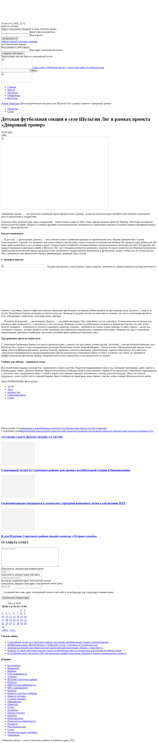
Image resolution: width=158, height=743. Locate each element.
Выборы (11, 671)
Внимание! (13, 668)
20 (14, 620)
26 (10, 623)
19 (10, 620)
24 (3, 623)
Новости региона (16, 696)
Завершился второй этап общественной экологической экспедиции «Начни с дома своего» (55, 647)
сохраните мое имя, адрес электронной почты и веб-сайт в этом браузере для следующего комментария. (59, 592)
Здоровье (12, 676)
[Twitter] (17, 414)
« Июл (4, 630)
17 (3, 620)
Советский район (16, 395)
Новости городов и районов (22, 693)
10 (3, 616)
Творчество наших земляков (22, 732)
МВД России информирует (21, 685)
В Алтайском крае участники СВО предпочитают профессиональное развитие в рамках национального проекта (66, 653)
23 (25, 620)
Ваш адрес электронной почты (46, 50)
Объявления (13, 95)
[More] (51, 414)
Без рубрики (13, 665)
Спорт (10, 111)
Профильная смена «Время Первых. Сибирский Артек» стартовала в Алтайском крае (52, 645)
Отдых (11, 707)
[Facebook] (6, 414)
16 (25, 616)
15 (21, 616)
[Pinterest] (28, 414)
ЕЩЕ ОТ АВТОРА (52, 437)
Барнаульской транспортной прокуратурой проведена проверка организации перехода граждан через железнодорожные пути (87, 431)
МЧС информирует (17, 687)
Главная (11, 87)
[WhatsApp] (40, 414)
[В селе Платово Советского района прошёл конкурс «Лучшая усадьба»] (18, 530)
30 (25, 623)
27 (14, 623)
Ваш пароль (36, 35)
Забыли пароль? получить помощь (19, 41)
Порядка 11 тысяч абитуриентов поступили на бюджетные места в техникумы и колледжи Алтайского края (64, 650)
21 (18, 620)
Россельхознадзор (16, 726)
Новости (12, 690)
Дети (10, 389)
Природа (12, 715)
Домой (4, 103)
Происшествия (15, 718)
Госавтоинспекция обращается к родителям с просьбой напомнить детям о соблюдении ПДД (63, 503)
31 (3, 627)
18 (7, 620)
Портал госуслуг (16, 712)
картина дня (13, 392)
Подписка (12, 92)
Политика (12, 710)
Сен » (13, 630)
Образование (14, 701)
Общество (14, 103)
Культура (12, 682)
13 (14, 616)
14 (18, 616)
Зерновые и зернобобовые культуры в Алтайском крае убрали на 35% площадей (64, 428)
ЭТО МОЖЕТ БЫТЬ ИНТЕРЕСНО (21, 437)
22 (21, 620)
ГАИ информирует (17, 674)
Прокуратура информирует (21, 721)
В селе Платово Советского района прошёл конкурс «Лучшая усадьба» (49, 536)
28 (18, 623)
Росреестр (12, 724)
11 (7, 616)
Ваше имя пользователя (42, 32)
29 (21, 623)
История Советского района (22, 679)
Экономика (13, 735)
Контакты (12, 98)
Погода (11, 90)
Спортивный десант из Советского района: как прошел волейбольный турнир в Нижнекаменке (65, 470)
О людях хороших (16, 699)
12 (10, 616)
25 (7, 623)
